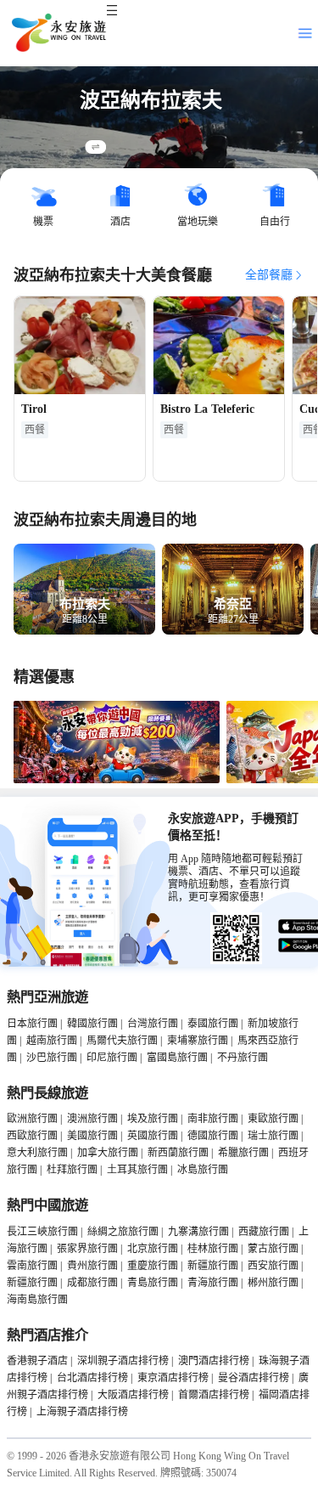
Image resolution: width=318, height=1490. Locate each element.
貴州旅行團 (92, 1266)
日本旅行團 (32, 1024)
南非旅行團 (212, 1119)
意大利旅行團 (37, 1153)
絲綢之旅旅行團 (123, 1232)
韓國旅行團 (92, 1024)
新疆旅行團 (212, 1266)
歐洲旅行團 (32, 1119)
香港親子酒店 (37, 1361)
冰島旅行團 (202, 1170)
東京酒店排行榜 (173, 1378)
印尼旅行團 (111, 1058)
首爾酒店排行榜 (213, 1395)
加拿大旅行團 (107, 1153)
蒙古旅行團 (273, 1249)
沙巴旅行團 (51, 1058)
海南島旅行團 (37, 1300)
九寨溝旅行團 (198, 1232)
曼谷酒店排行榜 (253, 1378)
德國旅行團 (212, 1136)
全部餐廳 (269, 274)
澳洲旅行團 (92, 1119)
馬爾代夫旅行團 (122, 1041)
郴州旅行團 (273, 1283)
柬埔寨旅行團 (197, 1041)
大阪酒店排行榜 (133, 1395)
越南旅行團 (51, 1041)
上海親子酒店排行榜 (82, 1412)
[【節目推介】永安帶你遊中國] (117, 780)
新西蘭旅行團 (178, 1153)
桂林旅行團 (212, 1249)
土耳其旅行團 (137, 1170)
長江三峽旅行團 (42, 1232)
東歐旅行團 (273, 1119)
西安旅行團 (273, 1266)
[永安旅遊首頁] (57, 33)
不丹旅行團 (242, 1058)
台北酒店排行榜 (92, 1378)
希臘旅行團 (243, 1153)
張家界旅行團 (87, 1249)
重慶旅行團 (152, 1266)
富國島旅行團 (177, 1058)
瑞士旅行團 (273, 1136)
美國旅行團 (92, 1136)
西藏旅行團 (263, 1232)
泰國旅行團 (212, 1024)
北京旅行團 (152, 1249)
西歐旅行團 (32, 1136)
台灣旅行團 (152, 1024)
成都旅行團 (92, 1283)
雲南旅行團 (32, 1266)
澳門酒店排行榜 (213, 1361)
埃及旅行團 (152, 1119)
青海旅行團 (212, 1283)
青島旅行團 (152, 1283)
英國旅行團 (152, 1136)
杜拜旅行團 (72, 1170)
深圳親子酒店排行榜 (123, 1361)
